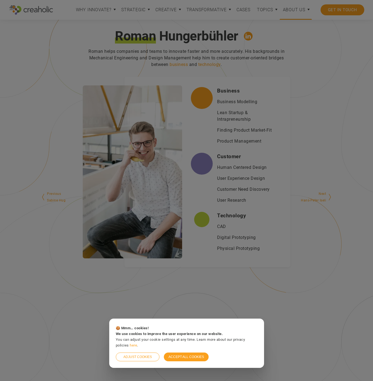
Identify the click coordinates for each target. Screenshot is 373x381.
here (133, 345)
